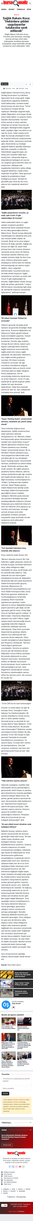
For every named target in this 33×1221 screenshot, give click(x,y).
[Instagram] (16, 1166)
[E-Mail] (13, 1007)
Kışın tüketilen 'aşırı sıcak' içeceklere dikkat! (8, 1027)
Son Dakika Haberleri (10, 1182)
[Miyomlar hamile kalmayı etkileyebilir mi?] (24, 1021)
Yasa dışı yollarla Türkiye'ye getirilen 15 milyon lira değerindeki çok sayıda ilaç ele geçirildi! (24, 1045)
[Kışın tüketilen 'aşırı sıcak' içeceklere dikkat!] (9, 1021)
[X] (13, 1166)
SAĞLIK (16, 15)
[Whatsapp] (23, 1166)
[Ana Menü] (2, 3)
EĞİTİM (28, 1189)
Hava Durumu (8, 1174)
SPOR (29, 9)
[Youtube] (19, 1166)
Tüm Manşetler (8, 1180)
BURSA (3, 9)
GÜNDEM (6, 1189)
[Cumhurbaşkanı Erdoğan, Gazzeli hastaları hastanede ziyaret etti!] (24, 1055)
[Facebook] (9, 1166)
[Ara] (30, 3)
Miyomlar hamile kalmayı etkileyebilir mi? (23, 1028)
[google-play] (21, 1197)
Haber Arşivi (7, 1184)
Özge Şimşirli (16, 1003)
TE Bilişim (21, 1211)
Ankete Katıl (7, 1145)
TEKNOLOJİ (21, 9)
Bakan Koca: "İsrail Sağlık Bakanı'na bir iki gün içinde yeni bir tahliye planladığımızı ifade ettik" (8, 1045)
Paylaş (6, 84)
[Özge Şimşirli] (6, 1004)
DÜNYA (20, 1189)
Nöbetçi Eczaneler (9, 1172)
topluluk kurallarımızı (19, 1099)
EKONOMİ (22, 1191)
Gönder (5, 1093)
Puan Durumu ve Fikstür (11, 1178)
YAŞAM (5, 1193)
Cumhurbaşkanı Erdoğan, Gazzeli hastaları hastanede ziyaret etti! (23, 1063)
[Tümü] (30, 1122)
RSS (5, 1205)
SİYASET (12, 9)
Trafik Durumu (8, 1176)
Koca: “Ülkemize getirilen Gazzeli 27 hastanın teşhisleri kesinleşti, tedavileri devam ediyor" (7, 1064)
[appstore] (11, 1197)
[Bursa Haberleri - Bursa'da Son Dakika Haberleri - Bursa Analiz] (15, 3)
